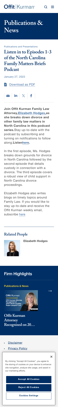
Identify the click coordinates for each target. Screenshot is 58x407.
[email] (8, 95)
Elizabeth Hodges (35, 241)
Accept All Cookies (28, 379)
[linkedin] (15, 96)
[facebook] (31, 96)
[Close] (51, 356)
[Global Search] (45, 7)
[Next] (50, 291)
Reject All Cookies (28, 388)
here (22, 214)
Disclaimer (15, 343)
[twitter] (23, 96)
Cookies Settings (29, 396)
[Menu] (52, 7)
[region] (28, 378)
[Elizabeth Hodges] (12, 248)
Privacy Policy (17, 348)
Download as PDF (22, 84)
